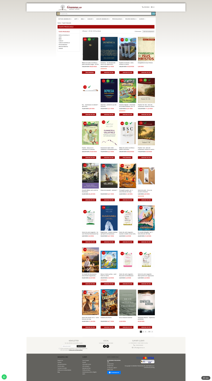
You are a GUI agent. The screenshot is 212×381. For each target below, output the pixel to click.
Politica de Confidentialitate (75, 350)
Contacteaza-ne (115, 372)
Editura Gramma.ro (64, 35)
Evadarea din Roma (106, 317)
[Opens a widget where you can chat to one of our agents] (205, 378)
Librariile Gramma (62, 364)
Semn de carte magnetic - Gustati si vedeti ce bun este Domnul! (127, 233)
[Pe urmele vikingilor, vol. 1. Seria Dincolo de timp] (146, 218)
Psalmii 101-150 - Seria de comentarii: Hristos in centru (146, 105)
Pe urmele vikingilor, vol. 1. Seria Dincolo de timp (145, 233)
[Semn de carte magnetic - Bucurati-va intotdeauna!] (127, 259)
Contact (59, 362)
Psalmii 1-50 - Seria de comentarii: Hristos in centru (146, 148)
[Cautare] (153, 13)
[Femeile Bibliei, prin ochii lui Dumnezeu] (90, 176)
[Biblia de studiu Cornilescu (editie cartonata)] (127, 133)
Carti (60, 37)
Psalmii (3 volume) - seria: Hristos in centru (126, 63)
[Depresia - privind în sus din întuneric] (109, 90)
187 (149, 331)
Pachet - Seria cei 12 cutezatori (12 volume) (88, 148)
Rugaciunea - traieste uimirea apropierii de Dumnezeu (109, 233)
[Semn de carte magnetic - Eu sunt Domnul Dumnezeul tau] (90, 218)
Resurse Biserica (63, 46)
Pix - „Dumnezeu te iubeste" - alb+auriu (90, 105)
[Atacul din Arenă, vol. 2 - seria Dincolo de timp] (90, 302)
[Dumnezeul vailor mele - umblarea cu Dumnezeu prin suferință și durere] (109, 133)
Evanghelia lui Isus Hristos (145, 63)
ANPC (83, 374)
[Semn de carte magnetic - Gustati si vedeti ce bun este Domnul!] (127, 218)
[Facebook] (104, 346)
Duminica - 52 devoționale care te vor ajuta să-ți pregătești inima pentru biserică (108, 63)
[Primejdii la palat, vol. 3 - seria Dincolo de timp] (127, 176)
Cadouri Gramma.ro (64, 42)
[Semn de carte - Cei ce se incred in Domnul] (146, 175)
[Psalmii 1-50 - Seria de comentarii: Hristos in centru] (146, 133)
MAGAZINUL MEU (63, 357)
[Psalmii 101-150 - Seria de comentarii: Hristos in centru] (146, 90)
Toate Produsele (66, 23)
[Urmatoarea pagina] (152, 332)
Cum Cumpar (85, 360)
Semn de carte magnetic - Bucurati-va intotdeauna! (126, 274)
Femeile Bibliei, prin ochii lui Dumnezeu (90, 191)
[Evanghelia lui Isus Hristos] (146, 49)
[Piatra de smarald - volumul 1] (109, 176)
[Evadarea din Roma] (109, 302)
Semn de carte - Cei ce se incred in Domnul (145, 191)
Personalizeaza (63, 44)
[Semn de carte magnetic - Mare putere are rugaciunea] (146, 259)
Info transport (85, 366)
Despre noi (60, 360)
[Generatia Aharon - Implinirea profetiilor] (146, 302)
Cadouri (61, 41)
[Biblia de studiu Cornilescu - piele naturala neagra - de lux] (90, 49)
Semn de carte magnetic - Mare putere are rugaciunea (146, 274)
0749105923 (139, 345)
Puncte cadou (61, 366)
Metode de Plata (86, 368)
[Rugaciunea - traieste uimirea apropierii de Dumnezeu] (109, 218)
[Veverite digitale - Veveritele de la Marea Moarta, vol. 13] (127, 90)
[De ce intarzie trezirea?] (127, 303)
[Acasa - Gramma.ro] (70, 7)
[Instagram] (107, 346)
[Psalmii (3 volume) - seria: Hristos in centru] (127, 49)
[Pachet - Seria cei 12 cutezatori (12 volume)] (90, 133)
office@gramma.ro (139, 347)
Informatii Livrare (86, 364)
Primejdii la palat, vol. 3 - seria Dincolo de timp (126, 191)
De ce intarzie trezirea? (125, 317)
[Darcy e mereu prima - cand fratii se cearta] (109, 260)
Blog (59, 372)
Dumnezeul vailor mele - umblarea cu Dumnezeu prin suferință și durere (109, 148)
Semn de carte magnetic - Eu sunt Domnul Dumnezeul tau (90, 233)
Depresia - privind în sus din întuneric (108, 105)
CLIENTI (84, 357)
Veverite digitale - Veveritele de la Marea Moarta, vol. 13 (127, 105)
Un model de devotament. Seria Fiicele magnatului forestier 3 (89, 275)
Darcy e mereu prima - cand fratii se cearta (108, 274)
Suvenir (61, 48)
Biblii (60, 39)
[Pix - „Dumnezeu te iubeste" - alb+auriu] (90, 90)
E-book (84, 362)
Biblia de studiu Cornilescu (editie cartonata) (126, 148)
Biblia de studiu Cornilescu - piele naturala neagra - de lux (90, 63)
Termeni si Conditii (62, 368)
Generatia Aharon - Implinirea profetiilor (146, 318)
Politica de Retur (86, 370)
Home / (60, 23)
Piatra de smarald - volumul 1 (109, 190)
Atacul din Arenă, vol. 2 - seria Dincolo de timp (90, 318)
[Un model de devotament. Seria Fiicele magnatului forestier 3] (90, 259)
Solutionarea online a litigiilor (89, 372)
